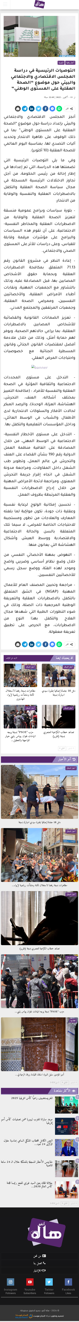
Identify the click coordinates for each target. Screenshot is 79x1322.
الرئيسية (61, 62)
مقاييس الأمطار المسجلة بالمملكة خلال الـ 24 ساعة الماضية (27, 1163)
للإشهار (37, 1270)
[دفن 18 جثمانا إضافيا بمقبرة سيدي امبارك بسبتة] (58, 675)
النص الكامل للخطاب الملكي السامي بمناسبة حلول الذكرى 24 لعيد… (28, 1142)
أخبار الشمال (68, 667)
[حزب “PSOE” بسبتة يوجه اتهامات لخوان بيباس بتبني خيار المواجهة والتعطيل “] (20, 716)
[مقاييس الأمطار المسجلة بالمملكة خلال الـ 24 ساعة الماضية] (66, 1168)
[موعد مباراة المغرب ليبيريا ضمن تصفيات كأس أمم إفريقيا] (66, 1126)
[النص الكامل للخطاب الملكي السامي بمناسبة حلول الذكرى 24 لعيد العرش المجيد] (66, 1147)
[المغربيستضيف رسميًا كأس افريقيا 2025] (66, 1105)
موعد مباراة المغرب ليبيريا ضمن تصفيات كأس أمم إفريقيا (27, 1121)
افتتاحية (73, 1020)
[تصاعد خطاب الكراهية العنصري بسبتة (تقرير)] (58, 716)
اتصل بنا (38, 1263)
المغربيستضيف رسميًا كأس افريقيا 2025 (32, 1098)
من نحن (37, 1256)
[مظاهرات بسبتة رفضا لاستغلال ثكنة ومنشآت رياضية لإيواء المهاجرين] (20, 675)
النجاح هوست (39, 1315)
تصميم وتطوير (57, 1315)
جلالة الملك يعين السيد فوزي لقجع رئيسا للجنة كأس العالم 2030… (30, 1184)
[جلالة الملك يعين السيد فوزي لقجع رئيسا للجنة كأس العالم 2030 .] (66, 1189)
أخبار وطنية (70, 62)
